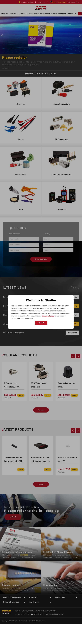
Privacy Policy (48, 316)
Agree (41, 323)
